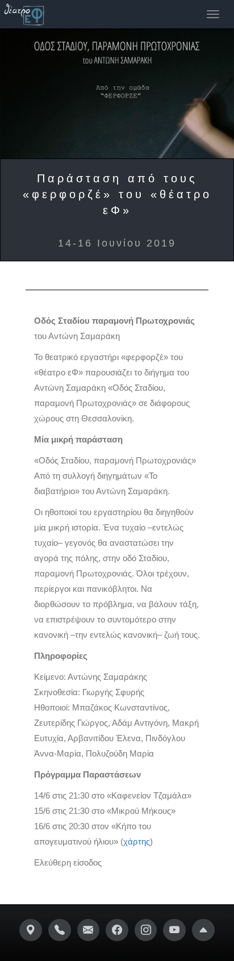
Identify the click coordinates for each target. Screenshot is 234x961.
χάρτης (136, 841)
